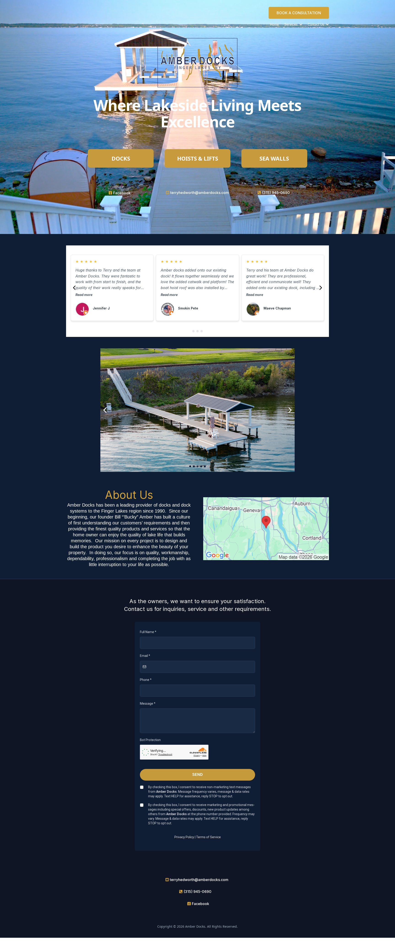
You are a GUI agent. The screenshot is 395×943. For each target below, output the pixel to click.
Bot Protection (150, 740)
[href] (266, 528)
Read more (83, 295)
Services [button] (291, 24)
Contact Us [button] (316, 24)
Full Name (148, 632)
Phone (146, 680)
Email (145, 656)
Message (147, 703)
